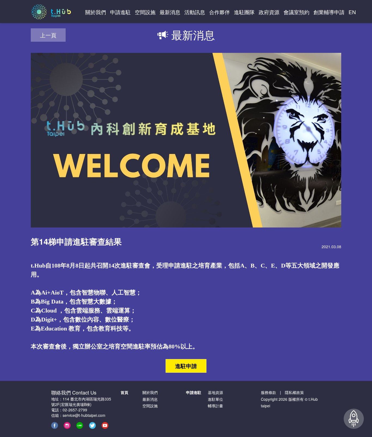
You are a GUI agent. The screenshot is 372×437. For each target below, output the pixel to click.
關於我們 (150, 392)
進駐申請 (186, 366)
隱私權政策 (294, 392)
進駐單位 (215, 399)
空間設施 (150, 405)
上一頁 (48, 35)
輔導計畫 (215, 405)
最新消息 (150, 399)
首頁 (124, 392)
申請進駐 (193, 392)
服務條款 (268, 392)
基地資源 (215, 392)
